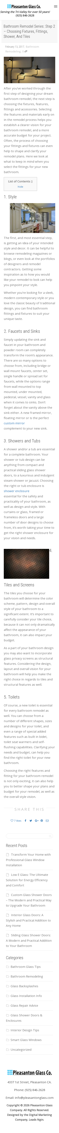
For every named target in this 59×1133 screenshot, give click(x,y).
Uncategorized (21, 1050)
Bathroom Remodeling (27, 976)
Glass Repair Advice (24, 1006)
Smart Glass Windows (26, 1040)
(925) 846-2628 (25, 15)
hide (20, 186)
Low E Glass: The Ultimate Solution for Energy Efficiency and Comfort (27, 880)
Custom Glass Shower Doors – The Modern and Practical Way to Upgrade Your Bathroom (29, 900)
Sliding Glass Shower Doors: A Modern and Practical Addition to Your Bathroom (29, 940)
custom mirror (14, 423)
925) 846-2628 (35, 1090)
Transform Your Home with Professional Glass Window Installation (28, 860)
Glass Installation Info (26, 996)
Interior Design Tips (25, 1030)
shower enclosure (16, 491)
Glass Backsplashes (24, 986)
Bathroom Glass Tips (26, 967)
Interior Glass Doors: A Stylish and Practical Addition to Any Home (28, 920)
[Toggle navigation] (55, 6)
